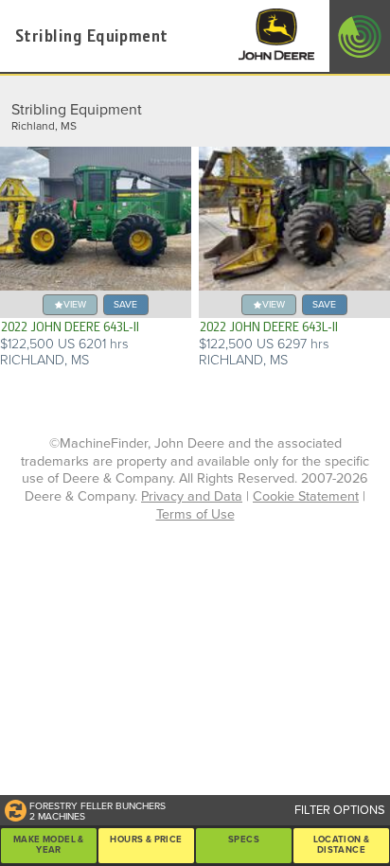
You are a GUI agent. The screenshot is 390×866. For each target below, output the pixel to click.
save (125, 304)
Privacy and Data (191, 496)
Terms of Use (195, 514)
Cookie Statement (306, 496)
